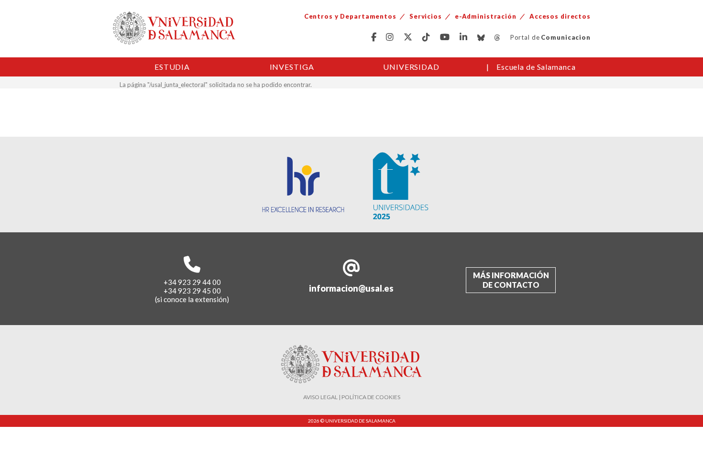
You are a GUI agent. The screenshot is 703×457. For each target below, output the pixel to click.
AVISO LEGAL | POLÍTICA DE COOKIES (351, 397)
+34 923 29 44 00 (192, 282)
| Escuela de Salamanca (531, 66)
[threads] (497, 38)
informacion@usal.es (351, 288)
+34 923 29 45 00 (192, 290)
